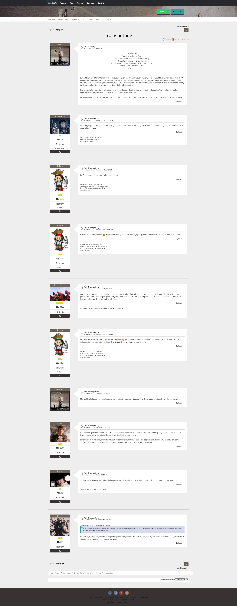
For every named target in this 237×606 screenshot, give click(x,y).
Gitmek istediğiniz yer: (167, 579)
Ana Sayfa (52, 3)
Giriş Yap (90, 3)
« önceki (179, 26)
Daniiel (115, 600)
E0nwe (61, 516)
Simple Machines (112, 597)
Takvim (80, 3)
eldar (61, 471)
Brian (132, 600)
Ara (71, 3)
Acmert (61, 423)
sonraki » (185, 26)
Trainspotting (89, 46)
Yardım (63, 3)
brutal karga (61, 116)
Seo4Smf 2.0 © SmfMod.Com (129, 597)
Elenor (61, 166)
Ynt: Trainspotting (91, 118)
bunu (94, 435)
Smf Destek (144, 597)
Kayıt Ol (101, 3)
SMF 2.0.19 (93, 597)
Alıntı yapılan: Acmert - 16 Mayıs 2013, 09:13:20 (95, 525)
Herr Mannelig (61, 285)
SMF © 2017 (102, 597)
